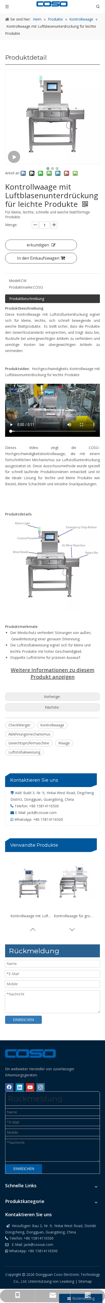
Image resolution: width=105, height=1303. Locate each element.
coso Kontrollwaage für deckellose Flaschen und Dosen (30, 915)
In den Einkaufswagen (38, 258)
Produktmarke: (21, 287)
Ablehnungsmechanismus (29, 734)
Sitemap (85, 1281)
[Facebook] (9, 1087)
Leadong (67, 1281)
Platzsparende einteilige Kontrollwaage (74, 915)
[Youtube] (30, 1087)
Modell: (15, 280)
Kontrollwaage (52, 725)
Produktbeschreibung (26, 298)
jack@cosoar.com (42, 812)
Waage (64, 743)
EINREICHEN (23, 1019)
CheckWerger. (19, 725)
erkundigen (38, 245)
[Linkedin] (20, 1087)
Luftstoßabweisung (24, 752)
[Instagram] (40, 1087)
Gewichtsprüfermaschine (28, 743)
